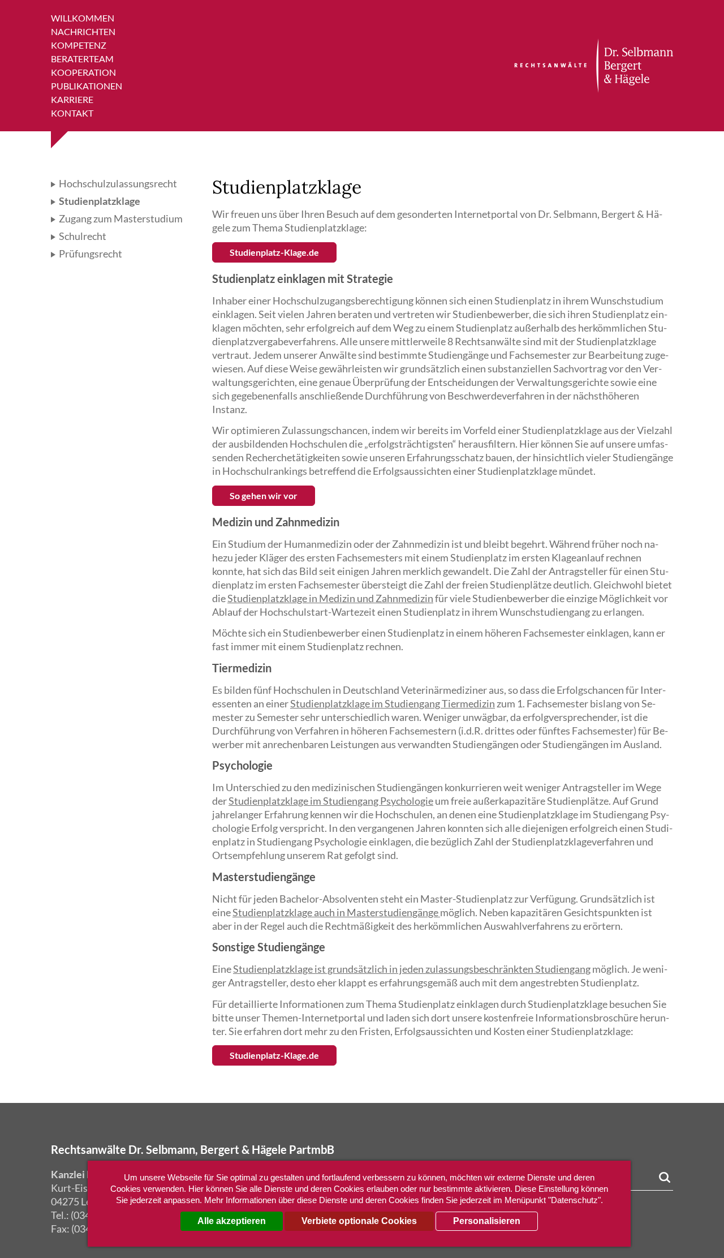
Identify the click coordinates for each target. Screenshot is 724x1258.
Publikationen (86, 85)
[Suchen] (664, 1177)
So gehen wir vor (264, 495)
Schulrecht (81, 236)
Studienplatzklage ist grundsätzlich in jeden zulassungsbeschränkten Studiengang (412, 969)
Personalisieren (486, 1221)
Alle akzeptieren (231, 1221)
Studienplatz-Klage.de (274, 252)
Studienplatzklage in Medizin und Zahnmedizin (330, 598)
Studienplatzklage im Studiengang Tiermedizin (392, 703)
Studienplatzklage (98, 201)
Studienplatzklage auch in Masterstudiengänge (336, 912)
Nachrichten (83, 31)
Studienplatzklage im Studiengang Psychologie (331, 801)
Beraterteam (82, 58)
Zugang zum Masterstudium (120, 218)
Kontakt (72, 113)
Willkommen (82, 17)
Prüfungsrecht (89, 253)
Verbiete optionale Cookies (359, 1221)
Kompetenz (78, 45)
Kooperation (83, 72)
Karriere (72, 99)
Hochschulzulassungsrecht (117, 183)
